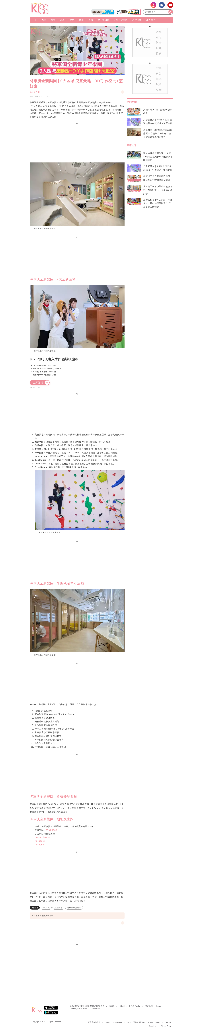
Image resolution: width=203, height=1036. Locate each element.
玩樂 (62, 20)
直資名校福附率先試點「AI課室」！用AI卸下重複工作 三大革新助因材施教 (158, 203)
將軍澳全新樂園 (74, 908)
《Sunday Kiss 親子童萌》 (79, 1009)
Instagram (40, 844)
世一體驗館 (103, 20)
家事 (44, 20)
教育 (53, 20)
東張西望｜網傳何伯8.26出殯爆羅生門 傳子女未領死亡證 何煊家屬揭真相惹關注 (157, 133)
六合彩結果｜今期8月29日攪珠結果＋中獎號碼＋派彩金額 (157, 122)
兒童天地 (58, 908)
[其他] (123, 93)
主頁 (34, 20)
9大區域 (46, 908)
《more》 (158, 1006)
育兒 (72, 20)
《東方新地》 (149, 1006)
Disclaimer (152, 1026)
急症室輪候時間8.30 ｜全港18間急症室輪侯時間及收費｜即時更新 (158, 157)
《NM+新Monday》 (135, 1006)
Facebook (40, 841)
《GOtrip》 (122, 1006)
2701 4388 (51, 830)
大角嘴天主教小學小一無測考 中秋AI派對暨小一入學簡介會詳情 (157, 190)
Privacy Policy (166, 1026)
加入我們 (150, 20)
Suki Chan (34, 96)
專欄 (91, 20)
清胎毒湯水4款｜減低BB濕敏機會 (157, 111)
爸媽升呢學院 (120, 20)
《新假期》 (112, 1006)
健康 (81, 20)
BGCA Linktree (42, 837)
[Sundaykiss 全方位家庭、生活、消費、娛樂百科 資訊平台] (51, 8)
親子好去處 (35, 92)
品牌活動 (136, 20)
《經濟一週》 (96, 1009)
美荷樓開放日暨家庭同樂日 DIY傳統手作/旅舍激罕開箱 (156, 178)
